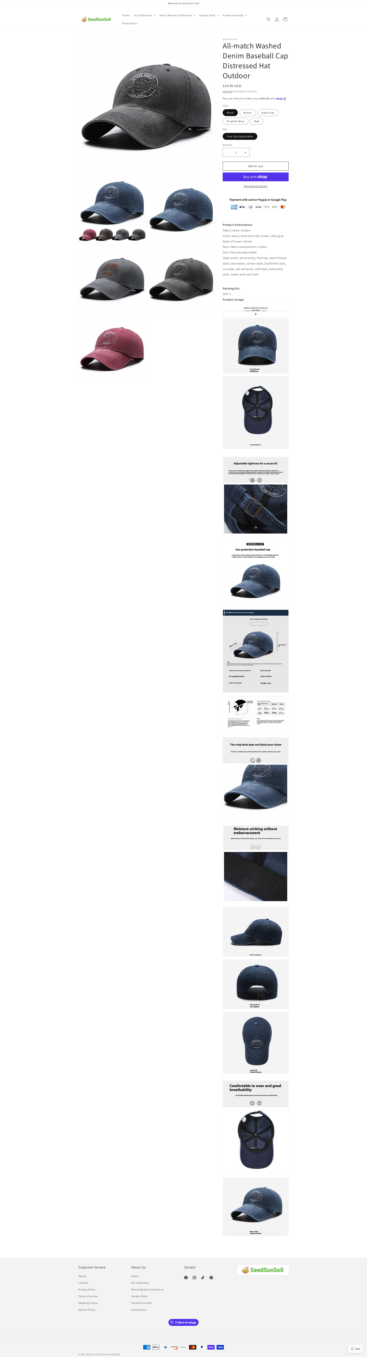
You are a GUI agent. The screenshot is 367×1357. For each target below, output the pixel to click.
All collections (140, 1283)
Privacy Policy (86, 1289)
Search (82, 1276)
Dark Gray (267, 112)
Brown (248, 112)
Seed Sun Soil (93, 1354)
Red (256, 121)
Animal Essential (141, 1303)
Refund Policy (86, 1309)
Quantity (227, 144)
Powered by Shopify (110, 1354)
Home (135, 1276)
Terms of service (88, 1296)
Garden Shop (139, 1296)
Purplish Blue (235, 121)
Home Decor (139, 1309)
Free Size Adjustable (240, 136)
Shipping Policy (87, 1303)
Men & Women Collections (147, 1289)
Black (230, 112)
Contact (83, 1283)
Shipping (227, 91)
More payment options (255, 186)
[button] (144, 15)
